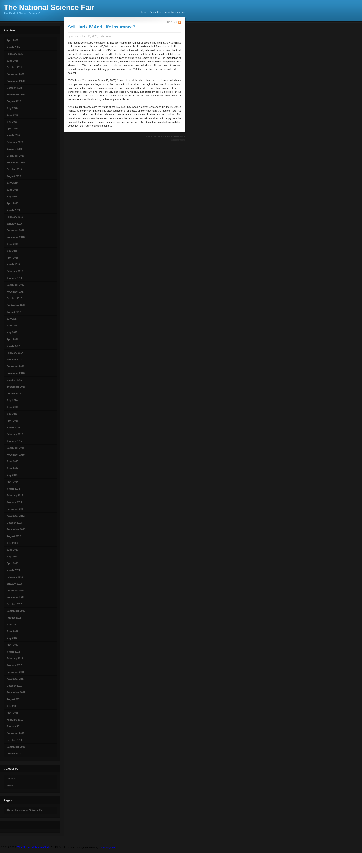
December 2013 (15, 509)
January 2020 (14, 149)
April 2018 (12, 257)
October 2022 (14, 67)
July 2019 (12, 183)
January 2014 (14, 502)
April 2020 (12, 128)
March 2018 (13, 264)
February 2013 (15, 577)
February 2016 (15, 434)
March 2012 (13, 651)
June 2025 (12, 60)
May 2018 (12, 250)
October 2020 (14, 87)
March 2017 (13, 346)
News (10, 785)
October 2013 (14, 522)
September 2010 (16, 746)
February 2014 (15, 495)
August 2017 (14, 312)
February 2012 (15, 658)
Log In (182, 136)
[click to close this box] (0, 33)
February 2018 (15, 271)
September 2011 (16, 692)
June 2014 (12, 468)
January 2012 (14, 665)
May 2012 (12, 638)
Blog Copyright (107, 847)
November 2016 (16, 373)
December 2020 (15, 74)
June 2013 (12, 549)
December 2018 (15, 230)
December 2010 (15, 733)
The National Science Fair (49, 7)
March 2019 (13, 210)
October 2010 (14, 740)
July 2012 (12, 624)
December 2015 (15, 448)
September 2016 (16, 386)
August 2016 (14, 393)
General (11, 778)
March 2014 (13, 488)
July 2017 (12, 318)
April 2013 (12, 563)
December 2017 (15, 284)
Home (143, 12)
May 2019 (12, 196)
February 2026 (15, 53)
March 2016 (13, 427)
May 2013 (12, 556)
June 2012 (12, 631)
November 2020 (16, 81)
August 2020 (14, 101)
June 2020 (12, 115)
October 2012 (14, 604)
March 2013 (13, 570)
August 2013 (14, 536)
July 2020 (12, 108)
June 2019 (12, 189)
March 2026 (13, 47)
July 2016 (12, 400)
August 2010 (14, 753)
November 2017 (16, 291)
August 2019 (14, 176)
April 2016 (12, 420)
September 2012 (16, 611)
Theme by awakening (178, 140)
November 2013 (16, 515)
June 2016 (12, 407)
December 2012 (15, 590)
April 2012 (12, 645)
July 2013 (12, 543)
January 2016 (14, 441)
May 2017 (12, 332)
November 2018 (16, 237)
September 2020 (16, 94)
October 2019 (14, 169)
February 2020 (15, 142)
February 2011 (15, 719)
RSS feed (172, 22)
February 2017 (15, 352)
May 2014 (12, 475)
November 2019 (16, 162)
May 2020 (12, 121)
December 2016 (15, 366)
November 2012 (16, 597)
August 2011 (14, 699)
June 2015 (12, 461)
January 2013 (14, 583)
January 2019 (14, 223)
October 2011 (14, 685)
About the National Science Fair (167, 12)
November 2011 (15, 678)
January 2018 (14, 278)
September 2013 (16, 529)
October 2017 (14, 298)
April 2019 (12, 203)
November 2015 (16, 454)
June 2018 (12, 244)
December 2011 (15, 672)
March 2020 (13, 135)
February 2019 (15, 217)
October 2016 (14, 380)
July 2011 (12, 706)
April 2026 (12, 40)
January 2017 (14, 359)
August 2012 (14, 617)
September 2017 (16, 305)
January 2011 (14, 726)
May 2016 (12, 414)
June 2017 (12, 325)
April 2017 (12, 339)
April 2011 (12, 712)
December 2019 (15, 155)
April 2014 (12, 481)
